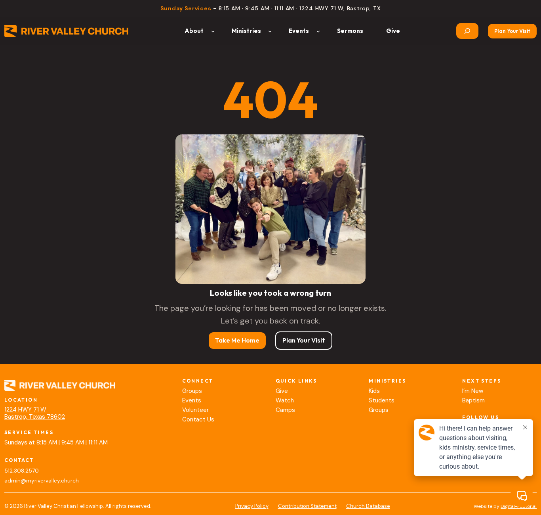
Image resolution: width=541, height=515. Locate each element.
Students (381, 400)
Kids (374, 391)
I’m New (472, 391)
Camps (285, 410)
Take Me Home (237, 340)
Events (191, 400)
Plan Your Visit (512, 31)
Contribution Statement (307, 506)
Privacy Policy (252, 506)
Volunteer (195, 410)
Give (282, 391)
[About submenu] (213, 31)
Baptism (473, 400)
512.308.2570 (21, 470)
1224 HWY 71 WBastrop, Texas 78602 (34, 413)
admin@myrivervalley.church (41, 480)
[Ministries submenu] (270, 31)
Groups (192, 391)
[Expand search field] (467, 31)
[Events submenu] (318, 31)
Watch (285, 400)
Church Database (368, 506)
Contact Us (198, 419)
